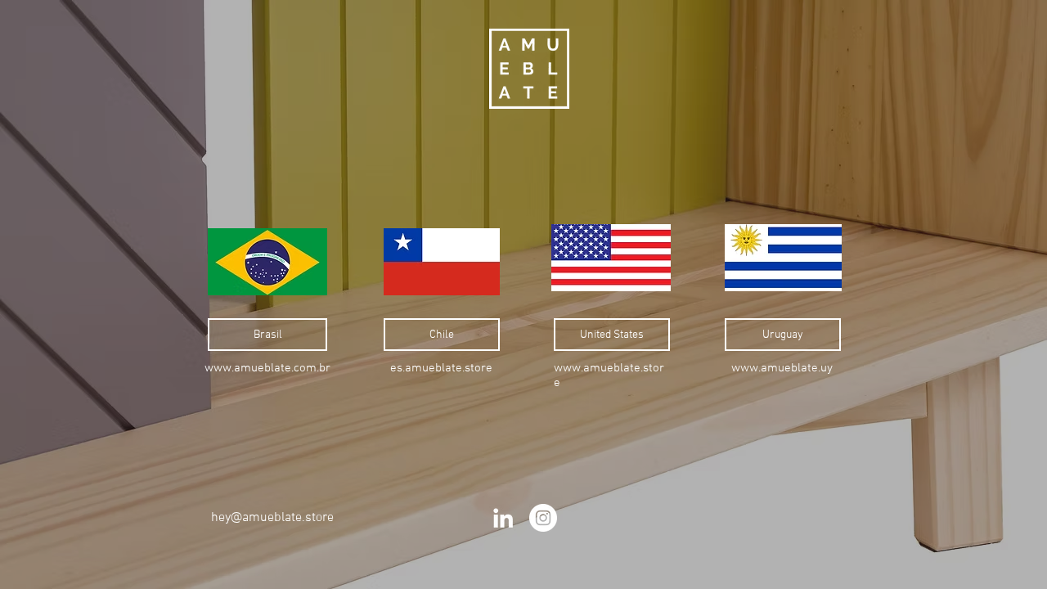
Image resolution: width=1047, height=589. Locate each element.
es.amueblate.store (441, 368)
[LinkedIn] (503, 518)
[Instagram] (543, 518)
